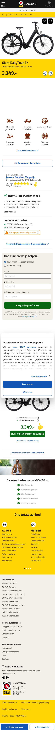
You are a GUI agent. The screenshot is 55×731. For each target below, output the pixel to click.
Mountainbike (37, 550)
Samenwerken (8, 634)
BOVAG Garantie (9, 587)
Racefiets (34, 547)
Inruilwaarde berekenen (12, 547)
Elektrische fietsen (38, 537)
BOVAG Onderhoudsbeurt (13, 605)
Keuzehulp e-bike (38, 557)
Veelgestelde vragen (10, 652)
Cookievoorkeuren (9, 709)
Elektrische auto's (9, 537)
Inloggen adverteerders (12, 626)
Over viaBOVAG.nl (9, 702)
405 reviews (17, 186)
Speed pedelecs (37, 540)
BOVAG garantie (29, 10)
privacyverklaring (28, 316)
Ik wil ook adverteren (11, 630)
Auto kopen (7, 534)
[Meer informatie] (38, 418)
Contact (5, 637)
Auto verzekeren (9, 554)
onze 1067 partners (24, 347)
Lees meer (8, 212)
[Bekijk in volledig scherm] (50, 21)
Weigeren (27, 392)
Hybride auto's (8, 540)
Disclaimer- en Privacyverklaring (35, 702)
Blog (4, 655)
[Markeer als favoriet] (50, 73)
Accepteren (27, 384)
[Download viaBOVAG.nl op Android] (7, 678)
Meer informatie (39, 376)
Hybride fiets (36, 554)
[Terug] (3, 14)
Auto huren (7, 557)
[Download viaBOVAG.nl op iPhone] (3, 678)
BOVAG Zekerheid (9, 583)
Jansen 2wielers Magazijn (20, 177)
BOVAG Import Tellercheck (13, 594)
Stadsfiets (35, 544)
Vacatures (25, 709)
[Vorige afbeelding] (4, 38)
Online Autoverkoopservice (13, 544)
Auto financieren (9, 550)
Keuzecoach (7, 560)
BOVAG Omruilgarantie (12, 598)
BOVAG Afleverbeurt (10, 601)
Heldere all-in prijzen (11, 612)
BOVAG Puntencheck (11, 608)
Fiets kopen (35, 534)
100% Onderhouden (10, 616)
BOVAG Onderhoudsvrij (12, 590)
